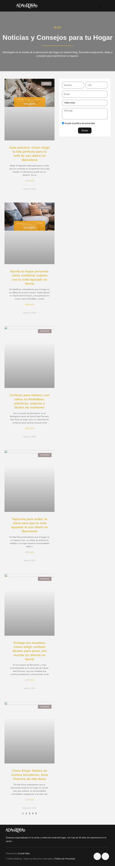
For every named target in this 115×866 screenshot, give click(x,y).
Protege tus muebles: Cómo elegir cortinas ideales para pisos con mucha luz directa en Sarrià (29, 651)
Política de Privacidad (65, 858)
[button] (99, 5)
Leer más (29, 181)
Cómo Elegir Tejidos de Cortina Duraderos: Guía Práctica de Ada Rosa (29, 775)
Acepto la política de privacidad (80, 123)
